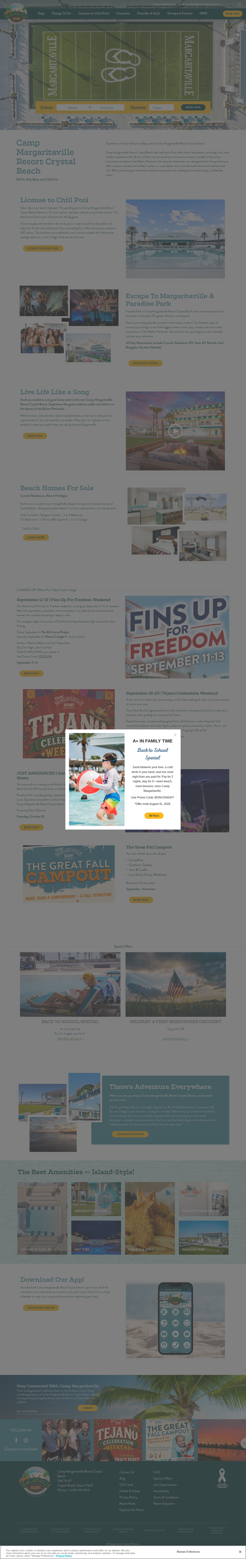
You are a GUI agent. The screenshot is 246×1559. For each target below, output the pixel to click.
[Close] (240, 1552)
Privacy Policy (64, 1556)
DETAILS (154, 815)
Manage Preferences (188, 1551)
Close (175, 734)
